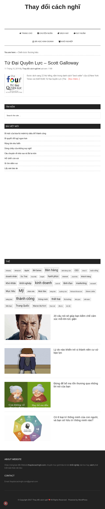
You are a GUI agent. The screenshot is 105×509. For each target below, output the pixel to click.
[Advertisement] (52, 18)
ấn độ (68, 306)
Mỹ (21, 291)
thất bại (55, 299)
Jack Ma (74, 277)
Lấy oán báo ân (11, 168)
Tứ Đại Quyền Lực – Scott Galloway (41, 62)
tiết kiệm (87, 299)
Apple (26, 270)
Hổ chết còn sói (11, 158)
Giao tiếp (33, 277)
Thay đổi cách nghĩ (52, 6)
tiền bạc (9, 306)
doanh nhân (11, 276)
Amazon (18, 271)
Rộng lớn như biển (12, 143)
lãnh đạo (67, 283)
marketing (81, 283)
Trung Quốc (22, 305)
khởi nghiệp (25, 283)
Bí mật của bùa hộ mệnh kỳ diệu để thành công (25, 133)
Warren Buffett (39, 306)
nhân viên (31, 291)
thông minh (43, 299)
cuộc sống (94, 271)
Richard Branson (76, 291)
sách (92, 465)
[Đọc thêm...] (74, 79)
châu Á (84, 271)
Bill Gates (37, 270)
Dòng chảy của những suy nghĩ (18, 148)
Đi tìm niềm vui (11, 163)
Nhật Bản (42, 291)
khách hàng (86, 276)
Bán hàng (51, 270)
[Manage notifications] (6, 503)
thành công (25, 298)
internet (65, 277)
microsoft (93, 283)
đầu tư (61, 306)
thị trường (67, 299)
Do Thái (24, 276)
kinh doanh (43, 283)
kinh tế (58, 283)
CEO (76, 270)
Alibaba (8, 271)
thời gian (77, 299)
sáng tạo (9, 299)
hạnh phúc (53, 276)
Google (42, 277)
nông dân (53, 291)
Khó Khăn (11, 283)
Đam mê (52, 306)
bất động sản (66, 271)
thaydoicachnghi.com (37, 465)
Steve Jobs (90, 291)
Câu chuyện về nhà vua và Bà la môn (20, 153)
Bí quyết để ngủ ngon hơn (15, 138)
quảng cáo (63, 291)
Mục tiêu (10, 291)
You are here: (10, 52)
